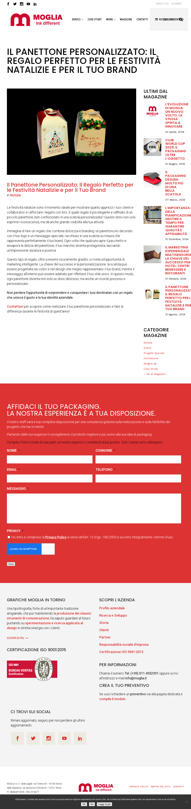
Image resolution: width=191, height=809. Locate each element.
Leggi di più (104, 804)
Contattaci (15, 306)
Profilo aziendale (112, 608)
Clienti (104, 630)
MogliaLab (150, 363)
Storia (104, 623)
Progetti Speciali (154, 353)
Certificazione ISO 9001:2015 (121, 652)
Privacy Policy (55, 537)
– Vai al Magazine (155, 373)
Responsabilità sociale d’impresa (123, 644)
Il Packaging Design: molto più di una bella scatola (175, 183)
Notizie (15, 195)
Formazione (151, 358)
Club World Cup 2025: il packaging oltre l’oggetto (175, 149)
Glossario (176, 3)
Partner (105, 637)
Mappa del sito (160, 786)
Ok (84, 804)
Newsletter (162, 3)
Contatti (178, 786)
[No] (186, 802)
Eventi (147, 347)
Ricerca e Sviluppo (113, 615)
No (91, 804)
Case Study (151, 368)
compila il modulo (112, 699)
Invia (11, 564)
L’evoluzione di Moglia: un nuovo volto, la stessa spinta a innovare (177, 115)
